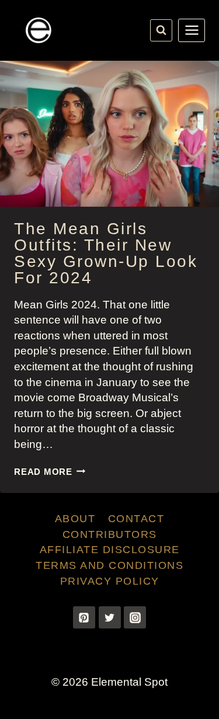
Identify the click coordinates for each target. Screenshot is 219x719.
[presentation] (109, 134)
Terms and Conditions (109, 565)
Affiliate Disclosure (110, 549)
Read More (50, 472)
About (75, 519)
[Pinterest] (84, 617)
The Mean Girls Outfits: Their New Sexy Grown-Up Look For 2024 (105, 253)
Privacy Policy (109, 581)
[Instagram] (135, 617)
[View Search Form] (161, 30)
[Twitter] (110, 617)
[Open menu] (191, 30)
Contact (136, 519)
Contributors (109, 534)
